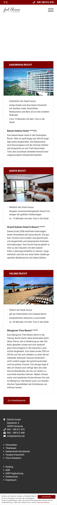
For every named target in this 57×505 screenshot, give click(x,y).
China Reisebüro (13, 458)
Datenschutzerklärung (43, 502)
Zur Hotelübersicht (17, 400)
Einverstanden (46, 497)
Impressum (11, 480)
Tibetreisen (11, 448)
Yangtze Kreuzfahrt (15, 454)
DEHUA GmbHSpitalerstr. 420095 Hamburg (15, 422)
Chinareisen (11, 445)
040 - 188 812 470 (16, 429)
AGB (8, 470)
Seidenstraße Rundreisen (18, 451)
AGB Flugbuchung (14, 473)
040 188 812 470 (45, 2)
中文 (5, 2)
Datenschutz (12, 476)
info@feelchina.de (16, 436)
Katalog (9, 466)
